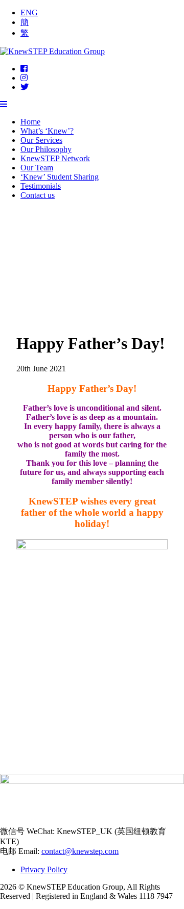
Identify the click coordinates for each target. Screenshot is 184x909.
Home (30, 121)
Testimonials (40, 186)
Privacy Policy (43, 869)
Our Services (41, 140)
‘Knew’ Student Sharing (59, 176)
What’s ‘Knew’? (47, 131)
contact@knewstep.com (80, 851)
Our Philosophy (46, 149)
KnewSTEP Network (55, 158)
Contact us (37, 195)
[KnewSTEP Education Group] (52, 51)
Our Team (36, 167)
